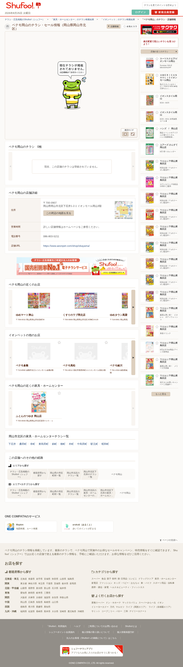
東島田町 (44, 443)
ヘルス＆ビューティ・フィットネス (127, 587)
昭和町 (105, 443)
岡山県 (23, 602)
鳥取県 (39, 602)
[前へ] (10, 166)
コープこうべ (108, 611)
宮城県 (47, 579)
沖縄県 (81, 611)
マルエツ (120, 607)
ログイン (140, 12)
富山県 (47, 588)
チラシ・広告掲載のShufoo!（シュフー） (24, 19)
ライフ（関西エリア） (136, 607)
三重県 (47, 593)
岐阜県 (39, 593)
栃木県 (65, 583)
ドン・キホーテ (113, 602)
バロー (119, 611)
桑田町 (23, 443)
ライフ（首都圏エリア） (160, 607)
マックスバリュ (129, 602)
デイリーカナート (138, 611)
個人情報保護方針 (125, 632)
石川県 (55, 588)
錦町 (54, 443)
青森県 (31, 579)
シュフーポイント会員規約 (62, 632)
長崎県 (39, 611)
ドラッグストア (145, 578)
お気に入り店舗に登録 (130, 26)
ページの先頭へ (168, 540)
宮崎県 (63, 611)
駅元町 (94, 443)
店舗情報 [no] (114, 26)
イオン (160, 602)
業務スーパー (98, 602)
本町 (71, 443)
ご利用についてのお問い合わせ (103, 626)
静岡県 (31, 593)
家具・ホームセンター (165, 578)
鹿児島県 (72, 611)
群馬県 (73, 583)
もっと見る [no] (160, 394)
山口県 (55, 602)
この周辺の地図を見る (58, 213)
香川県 (31, 607)
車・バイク (146, 583)
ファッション (105, 583)
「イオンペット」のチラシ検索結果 (118, 19)
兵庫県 (31, 597)
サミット (96, 611)
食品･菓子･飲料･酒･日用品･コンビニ (119, 578)
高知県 (47, 607)
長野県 (31, 588)
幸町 (32, 443)
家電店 (95, 583)
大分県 (55, 611)
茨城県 (57, 583)
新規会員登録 (164, 12)
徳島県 (23, 607)
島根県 (47, 602)
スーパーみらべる (147, 602)
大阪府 (23, 597)
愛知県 (23, 593)
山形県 (63, 579)
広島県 (31, 602)
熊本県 (47, 611)
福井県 (63, 588)
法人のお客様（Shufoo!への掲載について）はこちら (91, 638)
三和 (126, 611)
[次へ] (133, 166)
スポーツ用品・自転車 (163, 583)
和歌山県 (64, 597)
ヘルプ (77, 626)
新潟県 (39, 588)
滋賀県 (47, 597)
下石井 (12, 443)
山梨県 (23, 588)
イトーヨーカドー (100, 607)
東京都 (23, 583)
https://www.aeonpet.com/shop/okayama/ (66, 245)
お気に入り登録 (59, 342)
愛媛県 (39, 607)
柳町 (62, 443)
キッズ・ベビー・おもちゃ (126, 583)
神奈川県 (32, 583)
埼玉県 (41, 583)
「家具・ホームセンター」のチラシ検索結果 (72, 19)
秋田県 (55, 579)
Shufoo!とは (131, 626)
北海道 (23, 579)
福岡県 (23, 611)
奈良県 (55, 597)
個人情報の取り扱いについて (96, 632)
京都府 (39, 597)
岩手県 (39, 579)
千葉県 (49, 583)
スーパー (96, 578)
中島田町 (82, 443)
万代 (112, 607)
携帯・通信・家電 (100, 587)
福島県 (71, 579)
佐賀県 (31, 611)
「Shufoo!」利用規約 (56, 626)
